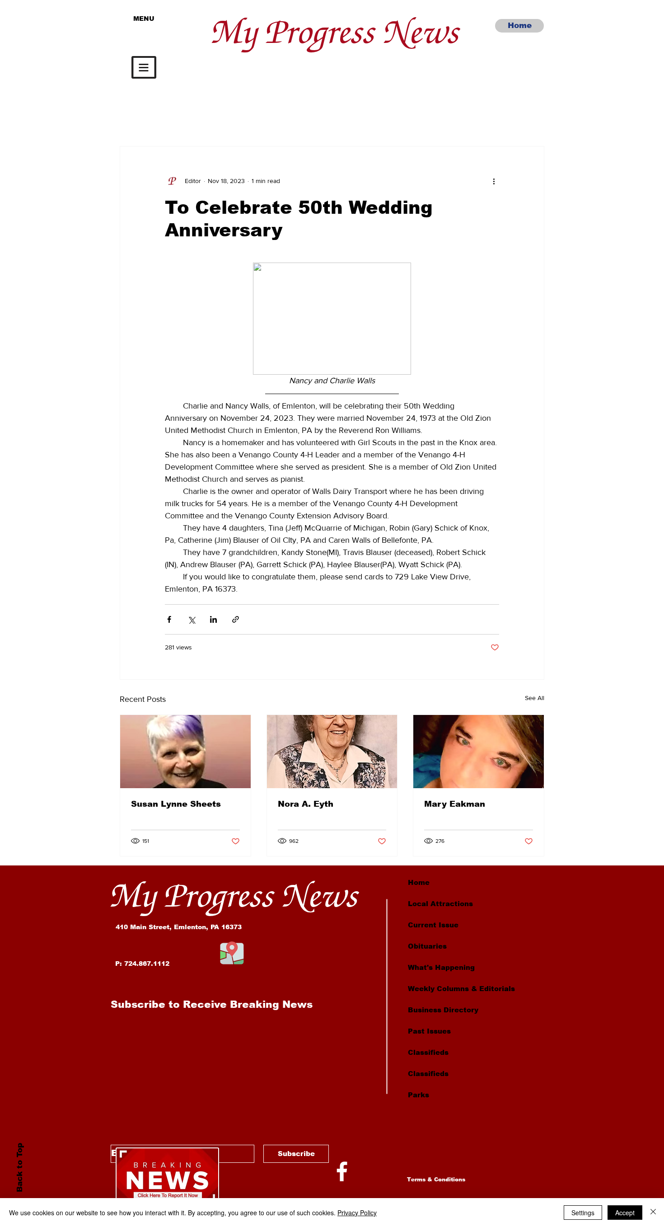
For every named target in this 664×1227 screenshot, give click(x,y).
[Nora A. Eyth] (332, 751)
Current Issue (433, 925)
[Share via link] (235, 619)
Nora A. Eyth (305, 804)
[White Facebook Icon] (342, 1171)
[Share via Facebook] (169, 619)
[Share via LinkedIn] (213, 619)
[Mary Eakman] (478, 751)
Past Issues (429, 1031)
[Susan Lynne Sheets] (185, 751)
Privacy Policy (357, 1212)
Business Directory (443, 1010)
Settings (582, 1212)
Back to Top (19, 1167)
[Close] (653, 1212)
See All (534, 697)
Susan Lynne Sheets (176, 804)
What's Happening (441, 967)
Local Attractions (440, 903)
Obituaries (427, 946)
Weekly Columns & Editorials (461, 988)
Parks (418, 1095)
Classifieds (428, 1052)
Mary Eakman (454, 804)
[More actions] (493, 180)
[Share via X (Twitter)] (191, 619)
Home (419, 882)
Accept (625, 1212)
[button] (143, 67)
